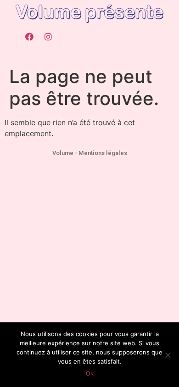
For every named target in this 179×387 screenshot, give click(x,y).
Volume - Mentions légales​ (89, 152)
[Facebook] (29, 36)
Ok (90, 373)
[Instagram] (48, 36)
